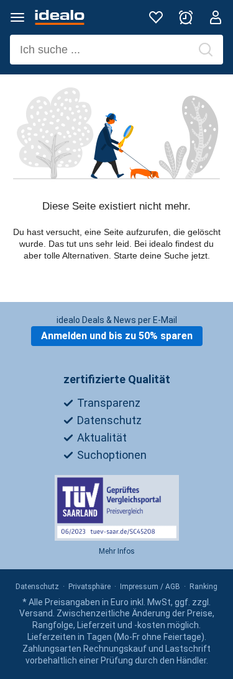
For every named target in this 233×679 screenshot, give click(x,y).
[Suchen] (205, 49)
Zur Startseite (117, 291)
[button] (17, 17)
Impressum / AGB (150, 586)
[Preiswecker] (185, 17)
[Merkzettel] (156, 17)
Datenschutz (37, 586)
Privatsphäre (89, 586)
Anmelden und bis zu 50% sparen (117, 336)
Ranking (203, 586)
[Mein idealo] (215, 17)
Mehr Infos (117, 551)
